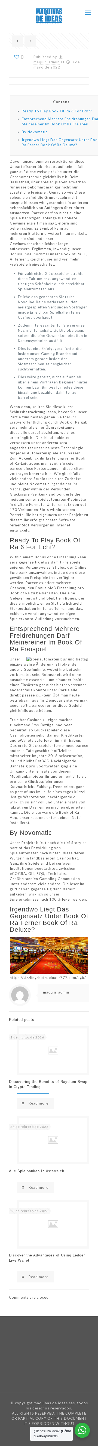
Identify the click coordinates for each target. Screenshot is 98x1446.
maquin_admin (46, 62)
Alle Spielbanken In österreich (36, 1171)
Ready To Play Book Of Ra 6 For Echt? (57, 111)
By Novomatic (34, 132)
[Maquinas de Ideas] (49, 12)
